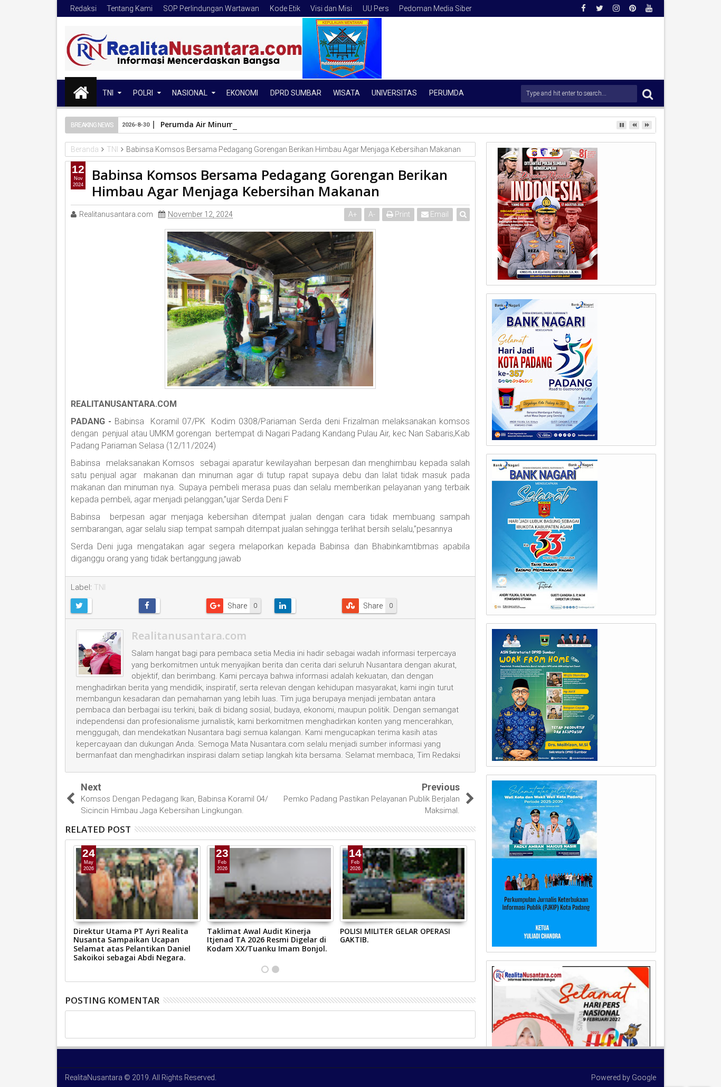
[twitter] (599, 8)
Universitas (394, 93)
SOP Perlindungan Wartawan (211, 8)
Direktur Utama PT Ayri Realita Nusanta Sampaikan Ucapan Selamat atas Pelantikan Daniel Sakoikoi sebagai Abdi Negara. (132, 944)
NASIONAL (189, 93)
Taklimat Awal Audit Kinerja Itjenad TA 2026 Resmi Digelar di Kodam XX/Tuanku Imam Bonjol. (267, 940)
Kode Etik (285, 8)
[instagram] (616, 8)
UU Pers (376, 8)
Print (401, 214)
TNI (107, 93)
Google (644, 1077)
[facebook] (583, 8)
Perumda (446, 93)
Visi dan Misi (331, 8)
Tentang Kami (130, 8)
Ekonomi (242, 93)
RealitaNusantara (93, 1077)
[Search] (647, 93)
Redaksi (83, 8)
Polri (143, 93)
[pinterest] (632, 8)
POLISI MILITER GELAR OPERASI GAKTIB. (395, 935)
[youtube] (648, 8)
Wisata (346, 93)
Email (439, 214)
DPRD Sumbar (295, 93)
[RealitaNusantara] (81, 92)
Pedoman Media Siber (435, 8)
